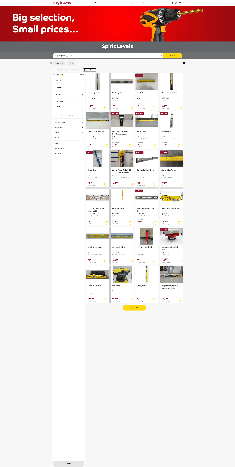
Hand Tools (76, 70)
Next (184, 63)
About (144, 3)
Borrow (118, 3)
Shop (96, 3)
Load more (134, 307)
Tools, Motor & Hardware (64, 70)
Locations (131, 3)
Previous (51, 63)
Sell (106, 3)
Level (71, 63)
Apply (69, 463)
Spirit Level (59, 63)
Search (172, 55)
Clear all (81, 74)
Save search (91, 70)
